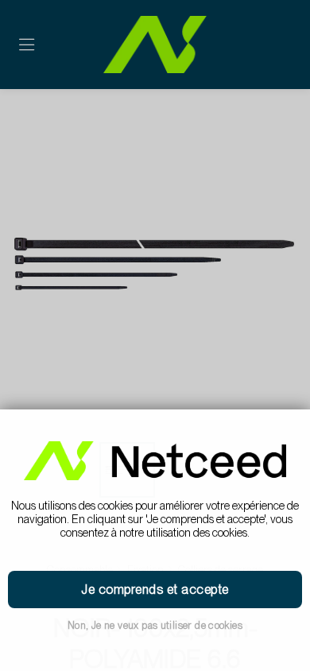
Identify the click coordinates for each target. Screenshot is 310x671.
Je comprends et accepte (154, 589)
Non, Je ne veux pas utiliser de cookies (155, 625)
